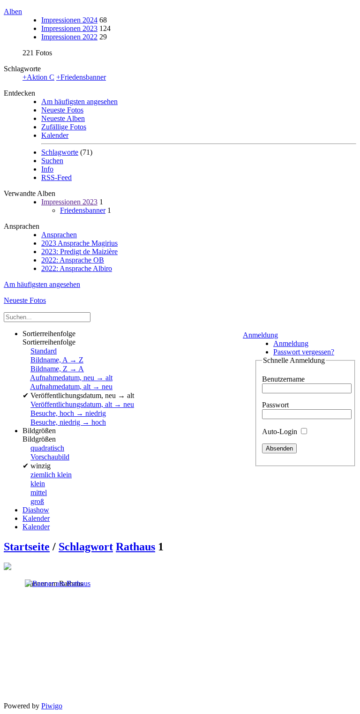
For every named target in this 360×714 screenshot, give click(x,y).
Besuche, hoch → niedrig (68, 413)
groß (37, 501)
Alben (13, 11)
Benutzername (283, 379)
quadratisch (47, 448)
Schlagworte (59, 152)
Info (47, 169)
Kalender (54, 135)
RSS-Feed (56, 177)
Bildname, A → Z (56, 360)
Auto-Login (280, 432)
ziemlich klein (51, 475)
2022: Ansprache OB (72, 260)
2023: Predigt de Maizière (79, 252)
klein (37, 484)
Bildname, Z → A (57, 369)
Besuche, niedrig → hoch (68, 422)
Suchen (52, 161)
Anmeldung (260, 335)
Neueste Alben (63, 118)
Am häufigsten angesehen (79, 101)
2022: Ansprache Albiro (76, 268)
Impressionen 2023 (69, 28)
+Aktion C (38, 77)
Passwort (275, 405)
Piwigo (51, 706)
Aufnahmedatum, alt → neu (71, 387)
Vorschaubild (49, 457)
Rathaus (135, 547)
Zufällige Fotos (63, 127)
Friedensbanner (82, 210)
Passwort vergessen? (303, 352)
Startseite (27, 547)
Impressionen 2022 (69, 37)
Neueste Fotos (62, 110)
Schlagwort (86, 547)
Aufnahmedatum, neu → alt (71, 378)
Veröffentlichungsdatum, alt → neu (82, 404)
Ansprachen (59, 235)
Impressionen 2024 (69, 20)
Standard (43, 351)
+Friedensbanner (81, 77)
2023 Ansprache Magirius (79, 243)
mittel (38, 492)
